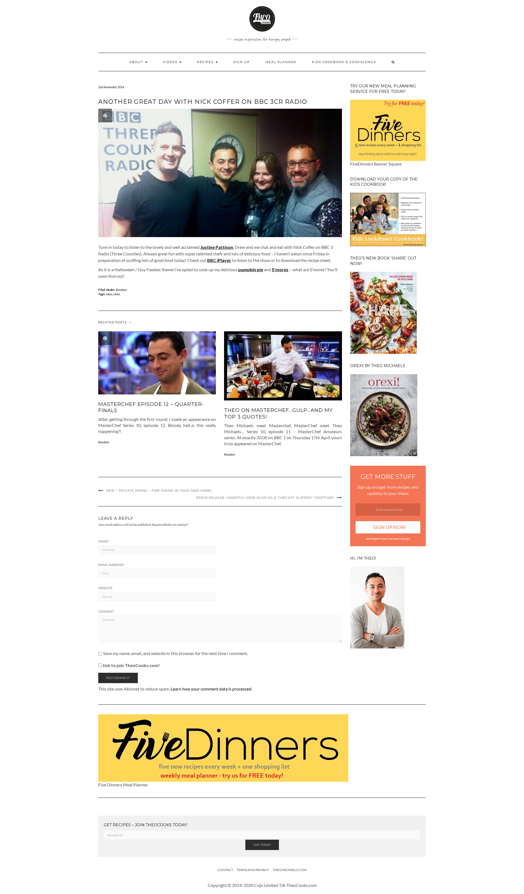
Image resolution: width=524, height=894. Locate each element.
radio (116, 294)
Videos (171, 62)
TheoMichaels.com (289, 870)
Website (105, 588)
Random (121, 289)
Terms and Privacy (253, 870)
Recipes (206, 62)
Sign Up (241, 62)
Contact (225, 870)
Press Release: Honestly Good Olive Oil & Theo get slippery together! (265, 498)
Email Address (111, 565)
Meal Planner (281, 62)
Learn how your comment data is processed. (211, 688)
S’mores (280, 269)
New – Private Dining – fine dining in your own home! (159, 490)
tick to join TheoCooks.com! (131, 665)
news (109, 294)
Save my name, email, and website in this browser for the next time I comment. (175, 653)
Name (103, 541)
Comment (106, 611)
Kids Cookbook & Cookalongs (344, 62)
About (137, 62)
